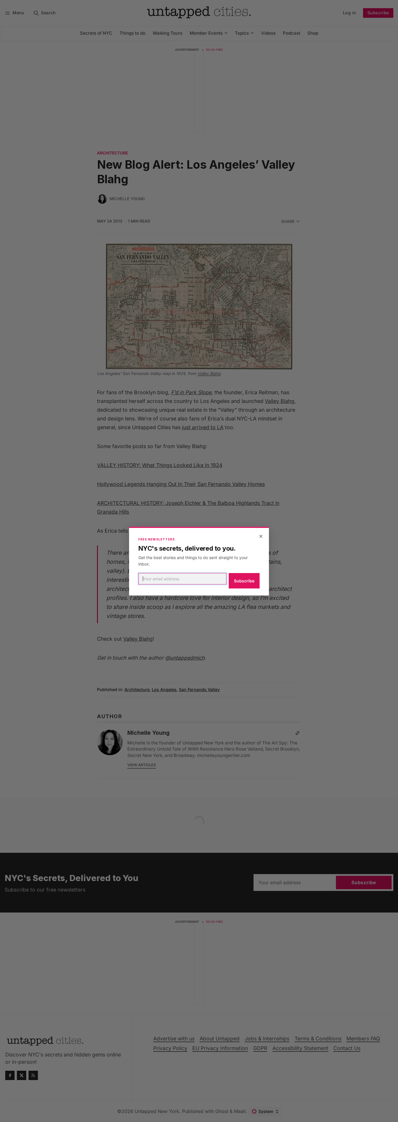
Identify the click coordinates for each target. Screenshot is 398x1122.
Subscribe (244, 580)
